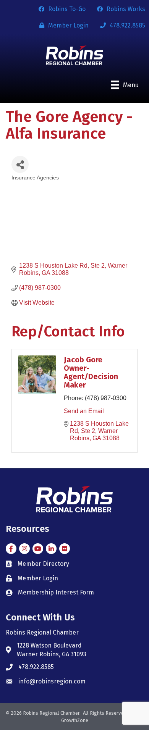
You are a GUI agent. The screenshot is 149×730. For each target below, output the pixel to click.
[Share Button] (20, 164)
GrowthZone (74, 720)
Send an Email (84, 411)
